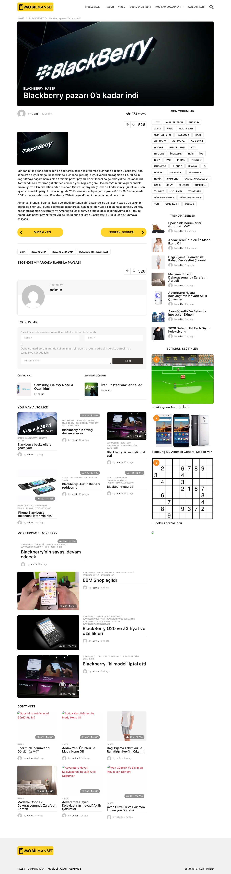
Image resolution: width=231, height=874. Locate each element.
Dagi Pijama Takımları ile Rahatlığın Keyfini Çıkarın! (125, 749)
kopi (115, 448)
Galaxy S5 (197, 141)
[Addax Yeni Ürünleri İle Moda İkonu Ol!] (82, 726)
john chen (73, 426)
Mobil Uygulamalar (168, 7)
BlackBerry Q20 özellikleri (121, 619)
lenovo (43, 438)
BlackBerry (39, 251)
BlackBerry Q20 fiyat (94, 619)
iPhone (21, 508)
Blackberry (33, 88)
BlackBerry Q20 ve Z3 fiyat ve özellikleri (114, 631)
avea (170, 128)
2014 (23, 251)
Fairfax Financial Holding (120, 483)
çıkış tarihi (172, 203)
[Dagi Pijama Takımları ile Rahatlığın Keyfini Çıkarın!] (126, 726)
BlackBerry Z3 (90, 621)
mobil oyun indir (140, 7)
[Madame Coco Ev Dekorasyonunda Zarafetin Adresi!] (37, 780)
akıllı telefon (174, 122)
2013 (123, 443)
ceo (64, 426)
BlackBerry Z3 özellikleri (96, 624)
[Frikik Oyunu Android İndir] (183, 379)
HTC (193, 147)
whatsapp (194, 191)
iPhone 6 (177, 166)
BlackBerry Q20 (113, 616)
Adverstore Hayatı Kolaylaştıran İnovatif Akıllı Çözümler (81, 805)
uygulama (176, 191)
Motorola (195, 172)
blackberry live (129, 445)
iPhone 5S (160, 166)
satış (157, 185)
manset (159, 172)
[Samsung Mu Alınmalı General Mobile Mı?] (183, 430)
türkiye (159, 191)
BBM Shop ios (107, 575)
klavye (29, 508)
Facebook (183, 134)
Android (194, 122)
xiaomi (20, 441)
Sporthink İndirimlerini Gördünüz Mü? (33, 749)
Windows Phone (164, 197)
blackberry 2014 (62, 251)
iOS (201, 153)
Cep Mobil (81, 420)
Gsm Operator (36, 868)
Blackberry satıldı (116, 480)
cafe (109, 448)
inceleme (176, 153)
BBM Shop (109, 573)
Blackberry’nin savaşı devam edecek (77, 431)
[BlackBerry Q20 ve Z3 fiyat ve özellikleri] (48, 632)
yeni (156, 203)
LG (204, 166)
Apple (157, 128)
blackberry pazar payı (93, 251)
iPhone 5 (196, 160)
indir (190, 153)
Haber (110, 7)
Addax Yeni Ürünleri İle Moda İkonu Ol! (78, 749)
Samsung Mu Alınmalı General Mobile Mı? (182, 452)
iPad (168, 160)
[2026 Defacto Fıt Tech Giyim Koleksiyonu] (158, 333)
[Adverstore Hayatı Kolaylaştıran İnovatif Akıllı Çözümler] (82, 780)
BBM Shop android (125, 573)
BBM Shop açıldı (100, 580)
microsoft (176, 172)
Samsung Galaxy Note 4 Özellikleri (53, 387)
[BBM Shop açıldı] (48, 591)
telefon (184, 185)
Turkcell (200, 185)
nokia (65, 480)
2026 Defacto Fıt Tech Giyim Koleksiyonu (189, 329)
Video (121, 7)
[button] (211, 7)
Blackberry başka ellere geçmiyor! (34, 446)
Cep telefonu (162, 134)
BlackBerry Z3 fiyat (109, 621)
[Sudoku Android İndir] (183, 489)
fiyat (198, 134)
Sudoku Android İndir (167, 523)
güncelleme (177, 147)
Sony (169, 185)
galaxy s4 (178, 141)
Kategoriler (196, 7)
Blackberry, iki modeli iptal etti (126, 453)
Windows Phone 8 (190, 197)
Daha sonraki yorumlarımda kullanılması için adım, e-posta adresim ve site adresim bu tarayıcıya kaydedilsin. (76, 350)
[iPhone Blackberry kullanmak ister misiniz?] (37, 486)
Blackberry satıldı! (120, 486)
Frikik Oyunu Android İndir (171, 407)
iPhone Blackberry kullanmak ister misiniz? (35, 514)
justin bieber (90, 478)
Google (159, 147)
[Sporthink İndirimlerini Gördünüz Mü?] (37, 726)
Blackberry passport (87, 423)
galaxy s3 (160, 141)
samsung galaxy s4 (196, 178)
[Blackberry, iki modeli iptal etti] (126, 426)
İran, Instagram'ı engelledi (122, 385)
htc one (159, 153)
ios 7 (157, 160)
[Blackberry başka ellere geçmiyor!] (37, 423)
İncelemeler (93, 7)
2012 (156, 122)
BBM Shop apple (91, 575)
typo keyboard (43, 508)
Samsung (173, 178)
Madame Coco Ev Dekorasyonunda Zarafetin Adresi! (36, 805)
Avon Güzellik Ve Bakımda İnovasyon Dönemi (126, 808)
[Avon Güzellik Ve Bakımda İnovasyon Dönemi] (126, 783)
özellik (189, 203)
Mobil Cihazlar (25, 506)
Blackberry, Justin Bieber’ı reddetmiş (81, 485)
